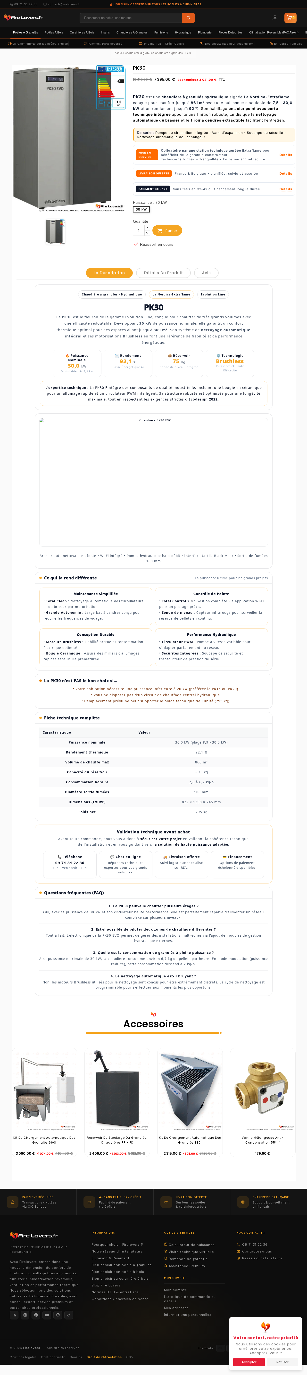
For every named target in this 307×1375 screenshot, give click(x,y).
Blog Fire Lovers (106, 1285)
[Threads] (57, 1315)
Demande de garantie (187, 1259)
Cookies (76, 1357)
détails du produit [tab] (163, 273)
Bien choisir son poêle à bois (118, 1272)
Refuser (282, 1362)
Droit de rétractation (104, 1357)
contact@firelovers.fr (64, 4)
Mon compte (175, 1290)
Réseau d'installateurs (262, 1258)
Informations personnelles (187, 1315)
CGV (129, 1357)
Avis (206, 273)
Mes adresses (176, 1308)
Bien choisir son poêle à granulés (122, 1265)
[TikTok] (68, 1315)
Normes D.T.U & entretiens (115, 1292)
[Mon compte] (275, 18)
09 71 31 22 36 (26, 4)
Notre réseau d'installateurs (117, 1251)
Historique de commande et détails (189, 1299)
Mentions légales (23, 1357)
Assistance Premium (186, 1266)
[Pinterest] (36, 1315)
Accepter (249, 1362)
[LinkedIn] (14, 1315)
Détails (286, 155)
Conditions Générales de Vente (120, 1299)
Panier (167, 231)
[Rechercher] (188, 18)
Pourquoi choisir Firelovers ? (117, 1245)
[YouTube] (46, 1315)
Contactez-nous (257, 1251)
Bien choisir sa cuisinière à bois (120, 1279)
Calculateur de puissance (191, 1245)
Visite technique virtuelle (190, 1252)
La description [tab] (109, 273)
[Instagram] (25, 1315)
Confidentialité (53, 1357)
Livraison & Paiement (111, 1258)
